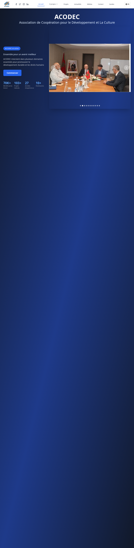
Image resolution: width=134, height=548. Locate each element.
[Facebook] (16, 4)
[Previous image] (53, 67)
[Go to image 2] (82, 105)
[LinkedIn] (27, 4)
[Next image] (126, 67)
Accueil (41, 4)
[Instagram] (24, 4)
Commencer (12, 73)
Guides (111, 4)
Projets (66, 4)
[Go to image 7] (93, 105)
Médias (89, 4)
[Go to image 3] (84, 105)
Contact (100, 4)
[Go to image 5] (89, 105)
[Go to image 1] (80, 105)
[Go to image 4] (86, 105)
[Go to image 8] (95, 105)
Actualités (77, 4)
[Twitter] (20, 4)
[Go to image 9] (97, 105)
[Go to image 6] (91, 105)
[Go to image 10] (99, 105)
